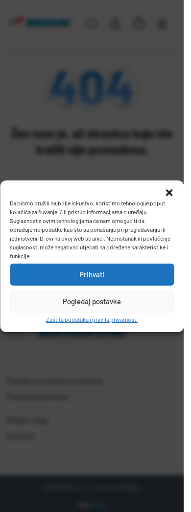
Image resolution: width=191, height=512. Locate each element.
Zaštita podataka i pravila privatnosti (92, 319)
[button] (169, 193)
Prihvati (91, 274)
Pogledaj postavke (92, 301)
